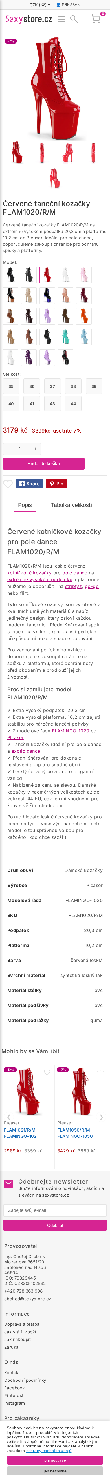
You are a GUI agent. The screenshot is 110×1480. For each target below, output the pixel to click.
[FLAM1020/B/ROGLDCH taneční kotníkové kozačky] (10, 302)
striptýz (73, 586)
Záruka (11, 1347)
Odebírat (55, 1225)
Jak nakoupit (17, 1339)
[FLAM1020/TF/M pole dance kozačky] (10, 344)
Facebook (14, 1388)
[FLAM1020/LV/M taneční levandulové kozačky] (47, 323)
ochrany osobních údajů (49, 1450)
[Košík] (95, 19)
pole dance (74, 573)
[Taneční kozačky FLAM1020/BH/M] (65, 302)
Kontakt (12, 1372)
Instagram (14, 1403)
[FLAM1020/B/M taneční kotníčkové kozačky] (10, 282)
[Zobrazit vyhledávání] (72, 19)
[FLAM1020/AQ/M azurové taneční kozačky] (65, 344)
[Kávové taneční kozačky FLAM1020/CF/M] (29, 323)
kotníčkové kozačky (29, 573)
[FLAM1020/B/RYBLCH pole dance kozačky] (47, 302)
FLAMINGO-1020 (70, 730)
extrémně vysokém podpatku (39, 579)
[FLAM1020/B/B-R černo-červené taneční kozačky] (65, 364)
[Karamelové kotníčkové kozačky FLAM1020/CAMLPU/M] (29, 344)
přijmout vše (55, 1460)
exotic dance (26, 751)
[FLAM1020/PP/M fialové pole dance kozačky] (29, 364)
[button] (47, 1072)
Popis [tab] (25, 505)
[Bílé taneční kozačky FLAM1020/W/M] (65, 282)
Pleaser (15, 737)
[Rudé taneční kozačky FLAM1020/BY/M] (84, 302)
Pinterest (14, 1395)
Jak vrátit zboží (20, 1331)
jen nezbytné (55, 1471)
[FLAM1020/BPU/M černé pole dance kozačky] (29, 282)
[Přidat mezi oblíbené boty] (8, 484)
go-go (92, 586)
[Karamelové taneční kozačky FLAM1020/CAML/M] (10, 323)
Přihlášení (71, 4)
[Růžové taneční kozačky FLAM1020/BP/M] (84, 282)
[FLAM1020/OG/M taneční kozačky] (84, 323)
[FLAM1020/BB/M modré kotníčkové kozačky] (84, 344)
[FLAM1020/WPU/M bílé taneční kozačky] (10, 364)
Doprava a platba (21, 1324)
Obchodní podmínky (25, 1380)
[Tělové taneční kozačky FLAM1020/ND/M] (29, 302)
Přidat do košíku (44, 463)
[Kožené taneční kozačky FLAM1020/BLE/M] (47, 344)
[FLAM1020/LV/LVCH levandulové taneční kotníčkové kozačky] (47, 364)
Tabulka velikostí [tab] (71, 505)
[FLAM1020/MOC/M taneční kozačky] (65, 323)
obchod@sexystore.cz (27, 1298)
